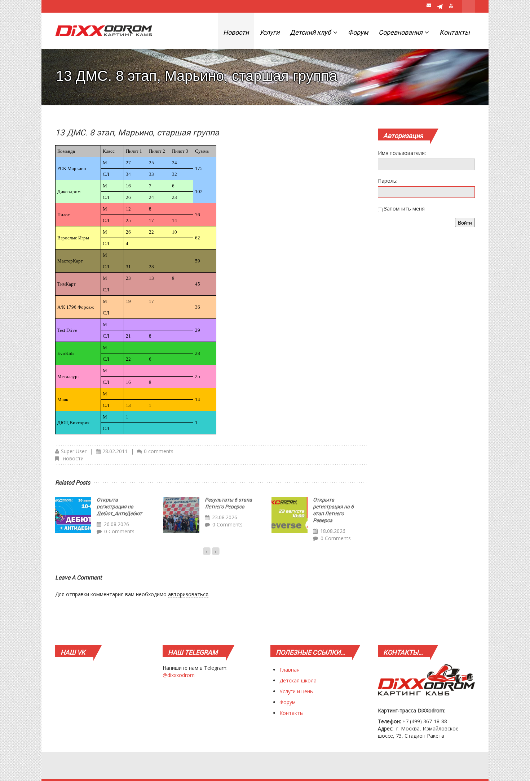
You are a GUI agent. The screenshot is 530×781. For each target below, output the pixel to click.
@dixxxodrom (179, 675)
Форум (358, 32)
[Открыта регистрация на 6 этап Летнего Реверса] (289, 515)
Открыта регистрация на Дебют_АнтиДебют (119, 506)
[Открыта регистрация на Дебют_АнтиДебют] (73, 515)
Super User (74, 451)
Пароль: (387, 180)
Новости (236, 32)
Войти (465, 222)
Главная (289, 669)
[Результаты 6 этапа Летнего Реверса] (181, 515)
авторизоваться (188, 594)
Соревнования (401, 32)
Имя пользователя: (402, 152)
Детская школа (298, 680)
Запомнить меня (404, 208)
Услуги (269, 32)
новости (73, 458)
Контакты (455, 32)
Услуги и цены (296, 691)
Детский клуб (311, 32)
